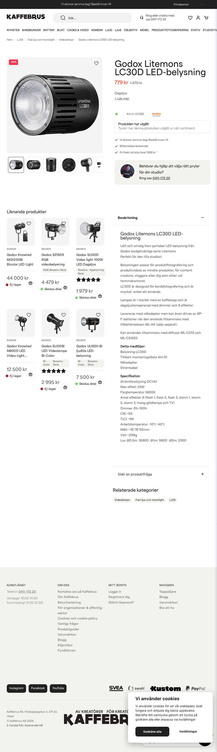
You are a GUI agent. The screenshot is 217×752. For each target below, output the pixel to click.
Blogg (62, 640)
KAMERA (97, 30)
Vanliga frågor (68, 624)
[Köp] (65, 287)
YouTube (58, 688)
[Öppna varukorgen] (206, 18)
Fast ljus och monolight (41, 40)
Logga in (114, 592)
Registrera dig (119, 597)
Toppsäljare (167, 592)
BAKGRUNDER (31, 30)
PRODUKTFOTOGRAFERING (170, 30)
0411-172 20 (158, 19)
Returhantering (69, 602)
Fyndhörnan (67, 650)
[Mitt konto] (198, 18)
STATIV (195, 30)
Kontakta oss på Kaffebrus (77, 592)
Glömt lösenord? (121, 602)
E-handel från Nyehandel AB (25, 725)
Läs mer (123, 98)
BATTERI (48, 30)
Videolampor (66, 40)
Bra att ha (166, 608)
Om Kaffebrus (68, 597)
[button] (96, 63)
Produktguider (68, 629)
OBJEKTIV (131, 30)
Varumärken (67, 634)
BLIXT (61, 30)
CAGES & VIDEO (78, 30)
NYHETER (13, 30)
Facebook (38, 688)
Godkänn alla (152, 731)
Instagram (16, 688)
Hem (10, 40)
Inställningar (188, 731)
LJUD (108, 30)
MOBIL (144, 30)
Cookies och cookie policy (77, 618)
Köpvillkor (65, 645)
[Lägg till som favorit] (190, 18)
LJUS (118, 30)
